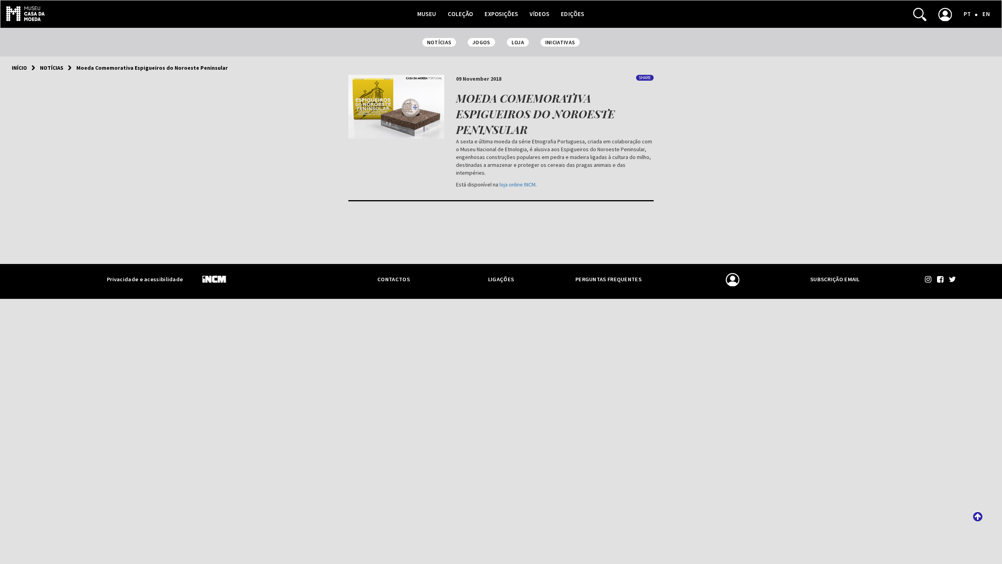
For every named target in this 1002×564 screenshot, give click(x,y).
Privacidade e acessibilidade (145, 279)
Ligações (501, 279)
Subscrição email (835, 279)
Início (19, 67)
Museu (426, 14)
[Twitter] (952, 279)
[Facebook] (941, 279)
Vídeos (539, 14)
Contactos (393, 279)
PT (967, 14)
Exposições (501, 14)
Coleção (460, 14)
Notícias (51, 67)
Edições (572, 14)
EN (986, 14)
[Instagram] (929, 279)
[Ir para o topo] (977, 516)
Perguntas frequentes (608, 279)
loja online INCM (517, 184)
